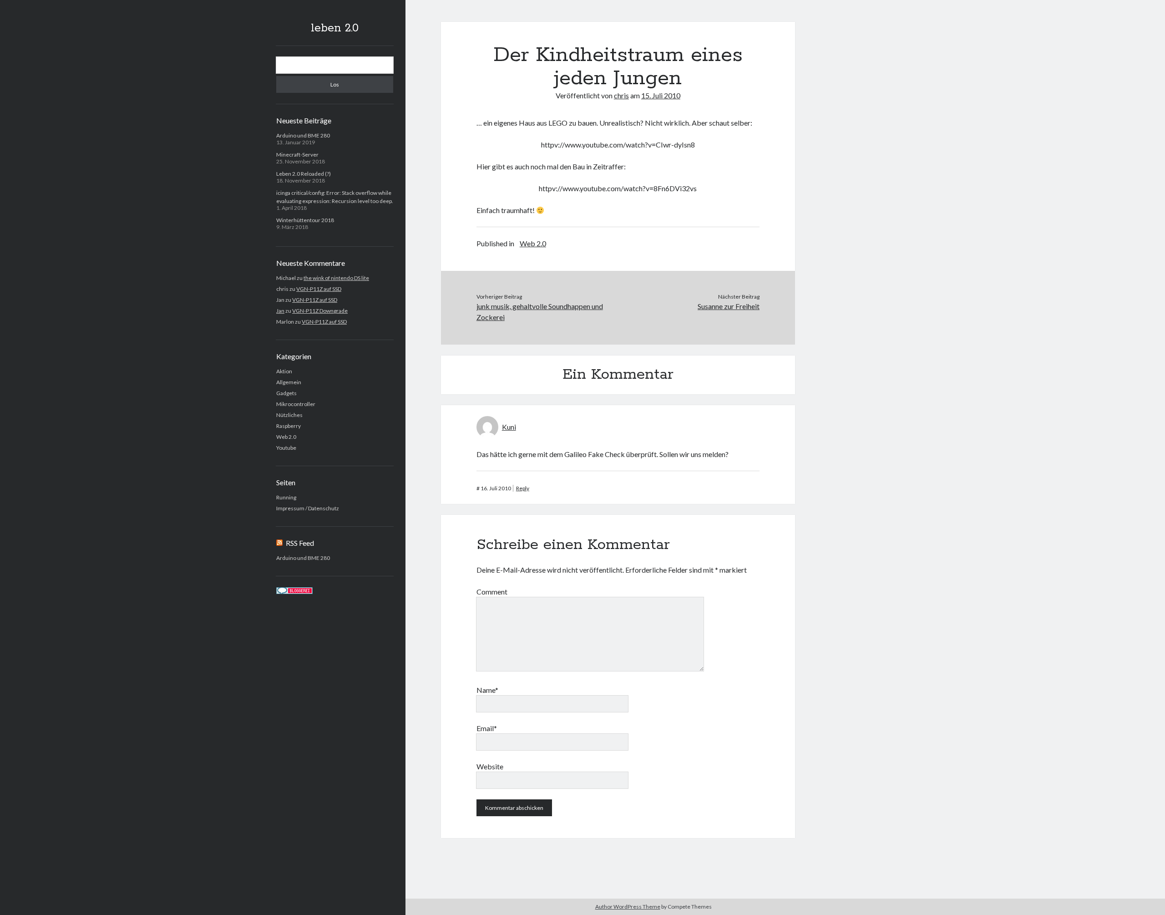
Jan (280, 310)
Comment (491, 591)
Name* (487, 690)
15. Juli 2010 (660, 95)
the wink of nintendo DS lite (336, 277)
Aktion (284, 371)
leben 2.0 (335, 28)
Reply (522, 488)
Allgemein (288, 382)
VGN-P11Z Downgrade (320, 310)
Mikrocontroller (295, 404)
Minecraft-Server (297, 154)
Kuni (509, 426)
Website (489, 766)
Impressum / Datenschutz (307, 508)
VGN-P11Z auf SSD (318, 288)
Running (286, 497)
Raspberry (288, 425)
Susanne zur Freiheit (729, 306)
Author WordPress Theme (627, 906)
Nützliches (289, 415)
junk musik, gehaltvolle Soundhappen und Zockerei (539, 311)
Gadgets (286, 393)
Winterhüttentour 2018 (305, 220)
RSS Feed (300, 543)
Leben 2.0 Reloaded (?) (303, 173)
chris (621, 95)
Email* (486, 728)
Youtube (286, 447)
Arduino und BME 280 (303, 135)
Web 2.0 (286, 436)
